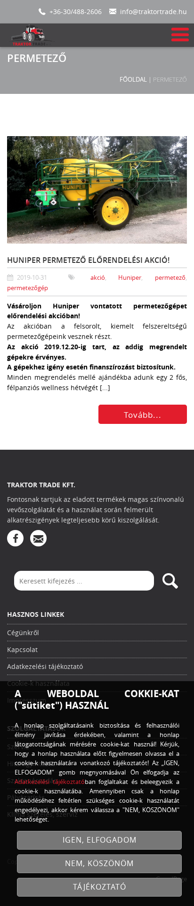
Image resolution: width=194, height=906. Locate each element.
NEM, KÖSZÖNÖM (99, 863)
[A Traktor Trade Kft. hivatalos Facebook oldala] (15, 538)
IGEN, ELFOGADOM (100, 840)
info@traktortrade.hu (153, 11)
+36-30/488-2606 (75, 11)
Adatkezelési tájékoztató (45, 666)
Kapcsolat (22, 649)
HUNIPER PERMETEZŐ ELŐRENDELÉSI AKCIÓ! (88, 260)
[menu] (179, 34)
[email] (38, 538)
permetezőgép (27, 288)
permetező (170, 278)
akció (97, 278)
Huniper (129, 278)
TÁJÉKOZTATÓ (99, 887)
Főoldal (133, 79)
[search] (170, 581)
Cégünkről (23, 632)
